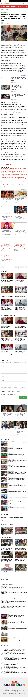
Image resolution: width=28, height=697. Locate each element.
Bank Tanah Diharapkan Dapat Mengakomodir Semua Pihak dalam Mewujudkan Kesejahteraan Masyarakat (6, 257)
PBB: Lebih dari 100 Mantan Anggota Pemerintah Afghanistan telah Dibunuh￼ (14, 663)
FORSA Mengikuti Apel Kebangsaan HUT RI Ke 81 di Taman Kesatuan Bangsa (17, 461)
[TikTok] (19, 685)
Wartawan (18, 689)
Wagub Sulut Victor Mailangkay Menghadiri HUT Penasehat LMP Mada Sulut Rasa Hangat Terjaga (16, 502)
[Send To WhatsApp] (26, 267)
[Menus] (2, 3)
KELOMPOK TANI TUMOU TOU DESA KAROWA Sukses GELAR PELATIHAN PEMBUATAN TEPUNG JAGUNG (16, 449)
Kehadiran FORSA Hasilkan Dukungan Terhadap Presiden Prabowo (20, 560)
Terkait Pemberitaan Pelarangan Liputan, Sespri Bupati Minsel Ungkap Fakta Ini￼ (14, 668)
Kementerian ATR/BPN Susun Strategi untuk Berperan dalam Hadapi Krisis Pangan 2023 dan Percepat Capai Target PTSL (6, 246)
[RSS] (24, 685)
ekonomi (9, 520)
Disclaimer (20, 690)
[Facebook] (5, 685)
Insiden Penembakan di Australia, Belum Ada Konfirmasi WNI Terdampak (17, 633)
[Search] (26, 3)
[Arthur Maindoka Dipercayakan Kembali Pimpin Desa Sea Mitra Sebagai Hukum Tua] (7, 567)
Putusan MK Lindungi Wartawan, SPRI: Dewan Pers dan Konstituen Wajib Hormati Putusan (12, 172)
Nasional (3, 12)
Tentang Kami (6, 689)
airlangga (4, 517)
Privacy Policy (14, 690)
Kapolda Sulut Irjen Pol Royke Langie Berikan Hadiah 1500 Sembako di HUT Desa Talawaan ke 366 (16, 455)
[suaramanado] (7, 3)
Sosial (6, 12)
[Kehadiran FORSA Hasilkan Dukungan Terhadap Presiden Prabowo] (21, 554)
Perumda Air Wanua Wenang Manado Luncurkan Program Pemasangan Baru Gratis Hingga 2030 (14, 650)
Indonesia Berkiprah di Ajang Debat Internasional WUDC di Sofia (16, 616)
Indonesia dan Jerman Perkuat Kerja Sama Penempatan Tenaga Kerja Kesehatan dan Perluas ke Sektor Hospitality (16, 639)
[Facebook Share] (16, 267)
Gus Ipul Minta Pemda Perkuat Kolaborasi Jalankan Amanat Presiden (14, 175)
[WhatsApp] (17, 685)
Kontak (23, 689)
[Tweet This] (18, 267)
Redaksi (5, 22)
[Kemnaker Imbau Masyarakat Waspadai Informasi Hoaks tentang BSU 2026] (7, 302)
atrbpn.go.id (8, 164)
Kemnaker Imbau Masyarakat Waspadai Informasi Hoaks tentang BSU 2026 (13, 182)
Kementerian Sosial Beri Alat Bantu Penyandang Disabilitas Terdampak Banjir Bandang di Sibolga (17, 627)
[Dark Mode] (24, 3)
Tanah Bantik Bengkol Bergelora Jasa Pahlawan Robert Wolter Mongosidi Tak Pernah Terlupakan (17, 479)
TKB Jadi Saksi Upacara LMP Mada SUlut (17, 466)
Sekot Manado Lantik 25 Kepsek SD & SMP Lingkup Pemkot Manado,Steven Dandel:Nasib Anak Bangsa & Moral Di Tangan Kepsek (17, 443)
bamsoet (11, 517)
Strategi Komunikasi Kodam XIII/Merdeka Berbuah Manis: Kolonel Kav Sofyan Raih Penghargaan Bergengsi (21, 573)
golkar (3, 520)
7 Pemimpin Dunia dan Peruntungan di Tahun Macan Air (15, 673)
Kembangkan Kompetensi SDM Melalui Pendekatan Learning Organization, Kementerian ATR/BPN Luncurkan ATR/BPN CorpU (20, 245)
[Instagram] (9, 685)
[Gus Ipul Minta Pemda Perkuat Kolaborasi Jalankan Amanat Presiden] (7, 289)
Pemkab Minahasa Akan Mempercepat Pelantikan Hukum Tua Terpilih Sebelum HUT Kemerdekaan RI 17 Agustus (16, 508)
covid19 (15, 520)
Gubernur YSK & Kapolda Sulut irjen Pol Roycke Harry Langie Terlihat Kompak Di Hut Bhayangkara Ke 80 (17, 496)
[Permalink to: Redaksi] (2, 23)
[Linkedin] (12, 685)
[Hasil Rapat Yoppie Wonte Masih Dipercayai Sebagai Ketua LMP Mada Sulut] (4, 491)
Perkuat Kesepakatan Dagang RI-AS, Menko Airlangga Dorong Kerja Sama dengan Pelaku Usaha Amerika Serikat (16, 622)
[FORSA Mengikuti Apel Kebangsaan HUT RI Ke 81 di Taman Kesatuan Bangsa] (4, 461)
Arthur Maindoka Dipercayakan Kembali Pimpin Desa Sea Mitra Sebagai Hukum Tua (6, 573)
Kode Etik (7, 690)
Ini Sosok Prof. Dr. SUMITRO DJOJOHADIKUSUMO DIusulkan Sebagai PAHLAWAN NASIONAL (13, 169)
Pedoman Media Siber (14, 691)
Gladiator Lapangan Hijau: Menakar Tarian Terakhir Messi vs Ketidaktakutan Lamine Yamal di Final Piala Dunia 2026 (17, 485)
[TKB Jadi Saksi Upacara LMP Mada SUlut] (4, 467)
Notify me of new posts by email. (9, 394)
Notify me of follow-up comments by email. (11, 391)
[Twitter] (7, 685)
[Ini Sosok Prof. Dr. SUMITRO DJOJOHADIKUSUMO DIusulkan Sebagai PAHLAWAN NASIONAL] (7, 276)
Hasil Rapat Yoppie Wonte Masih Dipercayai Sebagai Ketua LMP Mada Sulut (17, 490)
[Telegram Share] (23, 267)
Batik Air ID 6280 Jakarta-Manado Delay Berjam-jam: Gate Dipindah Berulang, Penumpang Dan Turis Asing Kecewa (17, 473)
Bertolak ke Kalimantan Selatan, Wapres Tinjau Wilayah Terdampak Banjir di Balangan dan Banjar (13, 185)
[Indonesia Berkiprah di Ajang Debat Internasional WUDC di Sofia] (4, 616)
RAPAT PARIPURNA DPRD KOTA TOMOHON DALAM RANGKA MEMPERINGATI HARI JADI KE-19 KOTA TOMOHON (14, 654)
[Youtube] (14, 685)
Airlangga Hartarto (19, 517)
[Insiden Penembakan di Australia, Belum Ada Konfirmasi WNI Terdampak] (4, 633)
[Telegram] (21, 685)
